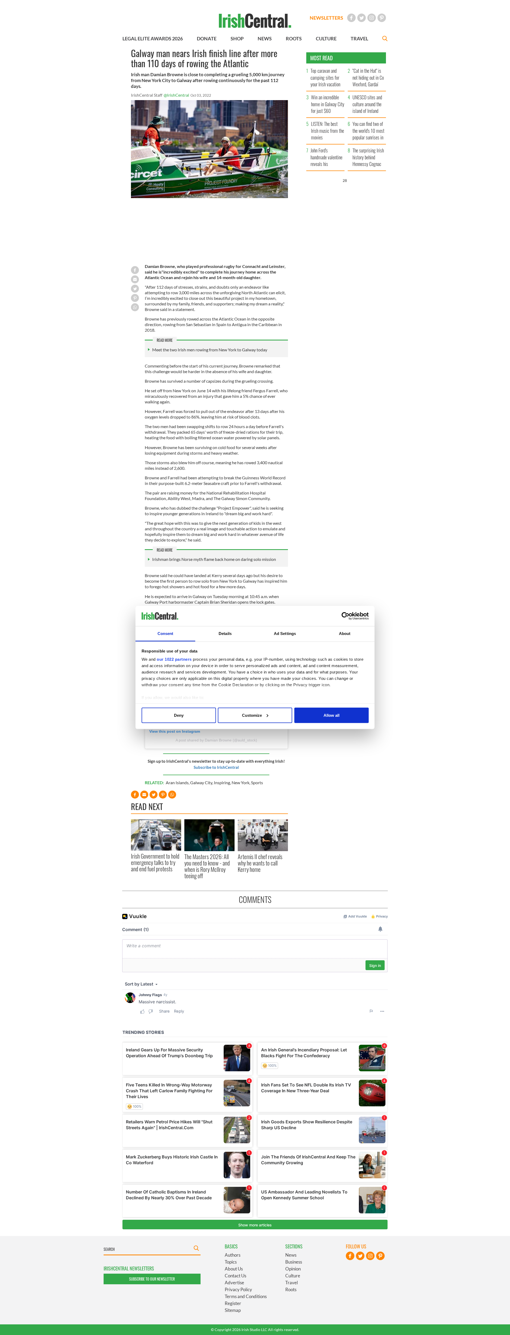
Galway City (201, 782)
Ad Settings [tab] (285, 633)
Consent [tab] (165, 633)
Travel (291, 1282)
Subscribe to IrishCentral (216, 767)
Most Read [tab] (321, 58)
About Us (234, 1269)
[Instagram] (371, 18)
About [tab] (345, 633)
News (290, 1255)
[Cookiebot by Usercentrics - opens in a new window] (345, 616)
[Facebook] (351, 18)
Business (293, 1262)
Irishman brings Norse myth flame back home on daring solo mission (214, 559)
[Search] (385, 39)
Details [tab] (225, 633)
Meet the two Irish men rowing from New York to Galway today (209, 349)
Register (233, 1303)
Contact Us (235, 1275)
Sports (257, 782)
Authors (232, 1255)
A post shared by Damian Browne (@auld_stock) (216, 740)
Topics (231, 1262)
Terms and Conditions (246, 1296)
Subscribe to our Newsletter (152, 1279)
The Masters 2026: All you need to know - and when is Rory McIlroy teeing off (207, 866)
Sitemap (233, 1310)
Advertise (234, 1282)
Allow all (331, 715)
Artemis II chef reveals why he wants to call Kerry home (260, 863)
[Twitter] (361, 18)
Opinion (293, 1269)
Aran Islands (177, 782)
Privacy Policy (238, 1289)
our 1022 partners (174, 659)
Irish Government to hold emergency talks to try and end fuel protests (155, 862)
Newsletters (326, 18)
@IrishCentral (176, 94)
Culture (292, 1275)
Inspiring (222, 782)
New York (240, 782)
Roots (290, 1289)
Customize (252, 715)
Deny (179, 715)
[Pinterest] (381, 18)
